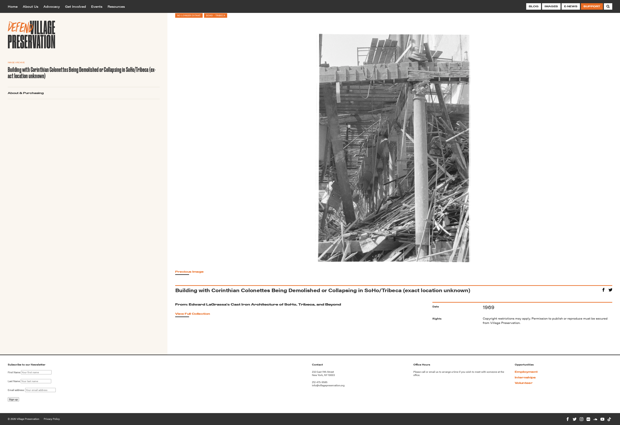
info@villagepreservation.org (328, 385)
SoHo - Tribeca (215, 15)
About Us (30, 6)
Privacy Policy (52, 419)
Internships (525, 377)
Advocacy (51, 6)
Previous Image (189, 271)
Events (96, 6)
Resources (116, 6)
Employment (526, 371)
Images (551, 6)
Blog (533, 6)
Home (13, 6)
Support (592, 6)
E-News (570, 6)
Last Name (14, 381)
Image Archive (16, 62)
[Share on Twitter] (610, 289)
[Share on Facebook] (603, 289)
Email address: (16, 390)
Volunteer (524, 382)
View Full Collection (192, 313)
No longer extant (189, 15)
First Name (14, 372)
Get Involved (75, 6)
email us (434, 372)
